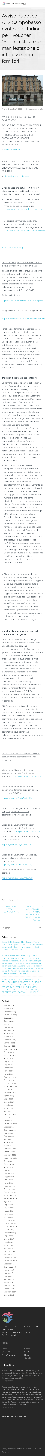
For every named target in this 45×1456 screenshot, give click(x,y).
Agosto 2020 (9, 1202)
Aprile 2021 (8, 1180)
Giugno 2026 (9, 1005)
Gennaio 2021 (9, 1189)
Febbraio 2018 (10, 1286)
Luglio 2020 (8, 1205)
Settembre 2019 (10, 1233)
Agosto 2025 (9, 1024)
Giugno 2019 (9, 1239)
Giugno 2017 (9, 1295)
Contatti (27, 1358)
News (26, 1355)
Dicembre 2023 (10, 1083)
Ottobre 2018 (9, 1264)
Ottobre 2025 (9, 1018)
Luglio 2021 (8, 1170)
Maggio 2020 (9, 1211)
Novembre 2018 (10, 1261)
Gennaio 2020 (9, 1220)
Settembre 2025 (10, 1021)
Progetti (27, 1349)
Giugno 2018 (9, 1276)
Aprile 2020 (8, 1214)
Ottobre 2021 (9, 1161)
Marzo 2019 (8, 1248)
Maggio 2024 (9, 1068)
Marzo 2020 (9, 1217)
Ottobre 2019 (9, 1230)
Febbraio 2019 (9, 1251)
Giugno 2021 (9, 1174)
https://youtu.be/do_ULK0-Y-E (26, 776)
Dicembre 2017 (10, 1292)
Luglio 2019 (8, 1236)
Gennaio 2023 (9, 1117)
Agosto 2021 (9, 1167)
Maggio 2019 (9, 1242)
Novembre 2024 (10, 1049)
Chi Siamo (6, 1352)
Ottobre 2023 (9, 1089)
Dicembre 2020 (10, 1192)
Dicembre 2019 (10, 1223)
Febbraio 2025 (10, 1040)
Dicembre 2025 (10, 1012)
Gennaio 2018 (9, 1289)
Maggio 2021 (9, 1177)
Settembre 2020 (10, 1198)
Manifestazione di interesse (16, 176)
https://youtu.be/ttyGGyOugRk (17, 798)
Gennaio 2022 (9, 1152)
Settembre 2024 (10, 1055)
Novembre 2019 (10, 1226)
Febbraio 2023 (10, 1114)
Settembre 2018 (10, 1267)
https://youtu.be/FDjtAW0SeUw (17, 878)
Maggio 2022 (9, 1139)
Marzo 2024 (8, 1074)
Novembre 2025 (10, 1015)
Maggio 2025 (9, 1030)
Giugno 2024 (9, 1065)
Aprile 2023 (8, 1108)
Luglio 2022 (8, 1133)
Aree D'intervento (9, 1355)
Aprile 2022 (8, 1142)
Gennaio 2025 (9, 1043)
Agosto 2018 (9, 1270)
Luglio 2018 (8, 1273)
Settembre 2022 (10, 1130)
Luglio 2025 (8, 1027)
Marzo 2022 (8, 1145)
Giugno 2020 (9, 1208)
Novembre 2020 (10, 1195)
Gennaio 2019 (9, 1254)
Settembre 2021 (10, 1164)
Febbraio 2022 (10, 1149)
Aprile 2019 (8, 1245)
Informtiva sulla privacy (12, 247)
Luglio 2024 (8, 1061)
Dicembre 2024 (10, 1046)
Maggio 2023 (9, 1105)
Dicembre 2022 (10, 1121)
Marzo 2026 (9, 1009)
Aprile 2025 (8, 1033)
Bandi (26, 1352)
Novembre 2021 (10, 1158)
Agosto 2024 (9, 1058)
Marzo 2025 (8, 1037)
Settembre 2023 (10, 1093)
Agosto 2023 (9, 1096)
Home (4, 1349)
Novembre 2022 (10, 1124)
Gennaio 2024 (9, 1080)
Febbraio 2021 (9, 1186)
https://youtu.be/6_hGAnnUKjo (16, 845)
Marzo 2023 (8, 1111)
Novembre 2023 (10, 1086)
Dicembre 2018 (10, 1258)
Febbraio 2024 (10, 1077)
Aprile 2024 (8, 1071)
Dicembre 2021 (10, 1155)
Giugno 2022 (9, 1136)
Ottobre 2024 (9, 1052)
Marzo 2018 (8, 1282)
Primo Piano (8, 900)
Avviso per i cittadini (13, 149)
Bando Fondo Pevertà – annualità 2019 (12, 909)
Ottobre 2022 (9, 1127)
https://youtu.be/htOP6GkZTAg (17, 864)
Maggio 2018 (9, 1279)
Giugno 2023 (9, 1102)
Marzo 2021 (8, 1183)
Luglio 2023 (8, 1099)
